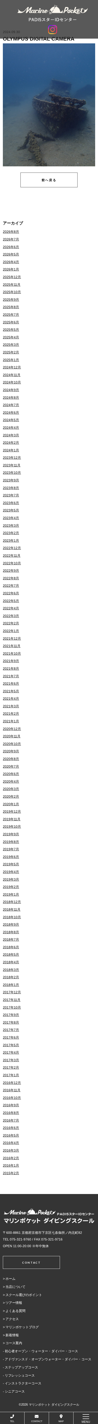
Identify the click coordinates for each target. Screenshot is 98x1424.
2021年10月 (12, 653)
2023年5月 (11, 510)
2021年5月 (11, 691)
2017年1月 (11, 1075)
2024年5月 (11, 420)
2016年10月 (12, 1098)
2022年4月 (11, 608)
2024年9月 (11, 390)
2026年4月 (11, 262)
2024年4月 (11, 427)
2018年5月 (11, 954)
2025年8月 (11, 307)
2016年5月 (11, 1135)
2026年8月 (11, 232)
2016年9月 (11, 1105)
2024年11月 (11, 375)
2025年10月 (12, 292)
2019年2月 (11, 887)
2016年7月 (11, 1120)
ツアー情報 (13, 1303)
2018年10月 (12, 917)
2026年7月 (11, 239)
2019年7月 (11, 849)
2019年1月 (11, 894)
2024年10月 (12, 382)
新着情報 (12, 1335)
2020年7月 (11, 766)
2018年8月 (11, 932)
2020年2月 (11, 796)
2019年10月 (12, 826)
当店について (15, 1287)
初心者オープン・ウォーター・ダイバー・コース (41, 1351)
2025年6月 (11, 322)
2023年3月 (11, 525)
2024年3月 (11, 435)
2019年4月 (11, 872)
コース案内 (13, 1343)
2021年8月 (11, 668)
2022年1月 (11, 631)
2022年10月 (12, 563)
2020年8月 (11, 759)
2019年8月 (11, 842)
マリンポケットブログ (22, 1327)
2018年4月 (11, 962)
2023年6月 (11, 503)
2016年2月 (11, 1158)
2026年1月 (11, 269)
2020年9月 (11, 751)
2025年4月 (11, 337)
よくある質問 (15, 1311)
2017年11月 (11, 1000)
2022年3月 (11, 616)
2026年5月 (11, 254)
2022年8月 (11, 578)
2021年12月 (12, 638)
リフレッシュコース (20, 1375)
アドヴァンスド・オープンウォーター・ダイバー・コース (48, 1359)
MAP (61, 1421)
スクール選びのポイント (23, 1295)
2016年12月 (12, 1083)
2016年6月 (11, 1128)
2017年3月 (11, 1060)
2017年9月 (11, 1015)
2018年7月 (11, 939)
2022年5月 (11, 601)
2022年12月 (12, 548)
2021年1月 (11, 721)
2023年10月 (12, 473)
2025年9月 (11, 299)
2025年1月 (11, 360)
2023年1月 (11, 540)
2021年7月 (11, 676)
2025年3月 (11, 345)
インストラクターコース (23, 1383)
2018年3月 (11, 970)
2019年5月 (11, 864)
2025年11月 (11, 284)
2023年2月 (11, 533)
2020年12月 (12, 729)
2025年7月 (11, 314)
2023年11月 (11, 465)
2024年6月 (11, 412)
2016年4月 (11, 1143)
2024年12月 (12, 367)
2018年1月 (11, 985)
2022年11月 (11, 555)
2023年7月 (11, 495)
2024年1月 (11, 450)
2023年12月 (12, 457)
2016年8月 (11, 1113)
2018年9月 (11, 924)
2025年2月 (11, 352)
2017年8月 (11, 1022)
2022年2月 (11, 623)
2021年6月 (11, 683)
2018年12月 (12, 902)
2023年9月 (11, 480)
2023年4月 (11, 518)
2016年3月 (11, 1150)
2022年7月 (11, 585)
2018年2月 (11, 977)
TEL (12, 1421)
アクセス (12, 1319)
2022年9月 (11, 570)
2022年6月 (11, 593)
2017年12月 (12, 992)
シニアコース (15, 1391)
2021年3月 (11, 706)
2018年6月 (11, 947)
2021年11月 (11, 646)
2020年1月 (11, 804)
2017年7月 (11, 1030)
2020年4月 (11, 781)
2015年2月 (11, 1173)
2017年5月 (11, 1045)
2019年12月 (12, 811)
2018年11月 (11, 909)
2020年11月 (11, 736)
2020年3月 (11, 789)
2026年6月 (11, 247)
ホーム (10, 1279)
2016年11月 (11, 1090)
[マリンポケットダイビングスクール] (52, 13)
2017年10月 (12, 1007)
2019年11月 (11, 819)
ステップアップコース (21, 1367)
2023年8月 (11, 488)
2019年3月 (11, 879)
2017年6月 (11, 1037)
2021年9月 (11, 661)
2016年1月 (11, 1165)
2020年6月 (11, 774)
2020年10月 (12, 744)
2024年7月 (11, 405)
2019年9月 (11, 834)
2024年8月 (11, 397)
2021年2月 (11, 713)
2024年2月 (11, 442)
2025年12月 (12, 277)
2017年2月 (11, 1067)
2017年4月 (11, 1052)
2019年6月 (11, 857)
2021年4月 (11, 698)
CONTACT (36, 1421)
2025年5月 (11, 330)
